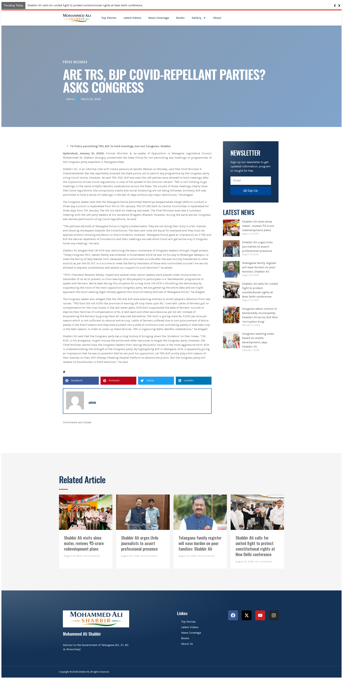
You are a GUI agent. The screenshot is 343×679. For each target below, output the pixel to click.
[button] (339, 5)
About (217, 17)
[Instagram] (274, 615)
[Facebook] (233, 615)
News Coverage (158, 17)
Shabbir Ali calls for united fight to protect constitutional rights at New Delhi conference (255, 546)
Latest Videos (132, 17)
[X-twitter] (247, 615)
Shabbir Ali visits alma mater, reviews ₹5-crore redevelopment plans (72, 5)
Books (180, 17)
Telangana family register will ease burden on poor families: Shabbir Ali (259, 267)
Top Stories (108, 17)
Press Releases (75, 62)
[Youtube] (260, 615)
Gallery (196, 17)
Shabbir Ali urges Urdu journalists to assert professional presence (257, 247)
